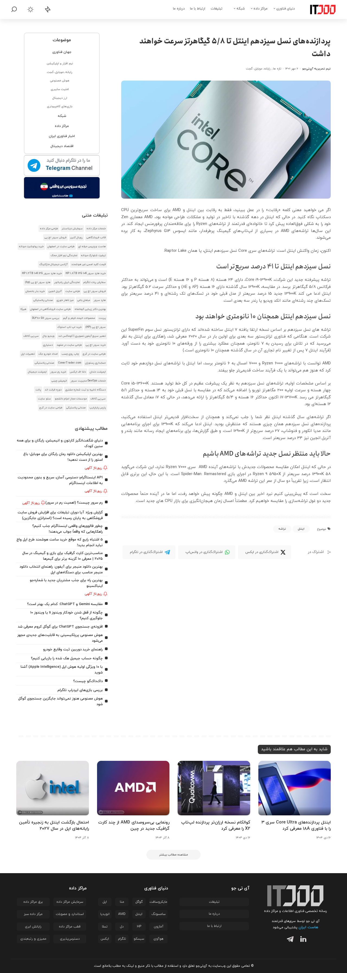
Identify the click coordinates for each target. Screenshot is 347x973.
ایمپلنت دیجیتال (37, 372)
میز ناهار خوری (65, 300)
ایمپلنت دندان (98, 372)
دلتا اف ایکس (78, 372)
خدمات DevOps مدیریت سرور (88, 381)
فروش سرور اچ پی (55, 238)
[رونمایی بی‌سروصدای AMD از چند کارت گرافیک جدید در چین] (133, 788)
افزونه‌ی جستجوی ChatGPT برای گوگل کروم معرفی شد (60, 626)
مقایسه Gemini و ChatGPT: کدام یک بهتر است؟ (65, 604)
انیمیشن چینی (59, 381)
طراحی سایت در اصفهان (61, 246)
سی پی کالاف (31, 336)
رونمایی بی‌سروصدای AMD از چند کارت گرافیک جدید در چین (133, 825)
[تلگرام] (288, 940)
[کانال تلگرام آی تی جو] (62, 166)
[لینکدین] (302, 940)
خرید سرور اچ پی (96, 345)
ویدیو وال (48, 336)
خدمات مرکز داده (96, 229)
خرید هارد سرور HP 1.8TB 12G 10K (86, 273)
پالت (38, 390)
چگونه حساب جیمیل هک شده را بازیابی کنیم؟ (67, 658)
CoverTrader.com (69, 363)
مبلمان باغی (83, 300)
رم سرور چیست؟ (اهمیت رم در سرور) (74, 502)
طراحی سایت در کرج (94, 354)
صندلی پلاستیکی (43, 300)
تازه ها (277, 68)
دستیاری (48, 345)
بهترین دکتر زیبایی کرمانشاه (90, 309)
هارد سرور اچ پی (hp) (37, 282)
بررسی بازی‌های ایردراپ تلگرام (80, 690)
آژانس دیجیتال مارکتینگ (53, 264)
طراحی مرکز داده (49, 229)
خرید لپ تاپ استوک (69, 327)
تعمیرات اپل (28, 354)
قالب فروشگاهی (96, 238)
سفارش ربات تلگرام (94, 282)
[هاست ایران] (62, 188)
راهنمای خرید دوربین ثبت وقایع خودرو (73, 649)
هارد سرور (100, 300)
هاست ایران (308, 927)
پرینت (102, 318)
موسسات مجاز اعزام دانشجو (71, 399)
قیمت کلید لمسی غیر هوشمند (88, 264)
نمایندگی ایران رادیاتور (67, 282)
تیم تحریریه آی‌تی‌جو (316, 68)
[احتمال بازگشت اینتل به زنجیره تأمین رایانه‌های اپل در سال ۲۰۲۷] (52, 788)
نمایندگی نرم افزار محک (64, 255)
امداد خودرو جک (48, 354)
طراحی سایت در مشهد (69, 345)
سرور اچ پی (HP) (95, 327)
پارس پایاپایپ (97, 408)
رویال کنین (76, 238)
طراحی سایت (72, 291)
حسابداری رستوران (95, 363)
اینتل (301, 529)
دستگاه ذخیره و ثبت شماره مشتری (85, 390)
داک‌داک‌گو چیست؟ (88, 681)
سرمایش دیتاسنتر (72, 229)
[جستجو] (14, 9)
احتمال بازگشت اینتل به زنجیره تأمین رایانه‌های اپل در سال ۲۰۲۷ (54, 825)
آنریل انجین (55, 291)
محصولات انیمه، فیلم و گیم (79, 318)
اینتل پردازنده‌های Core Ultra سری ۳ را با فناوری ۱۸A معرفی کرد (296, 825)
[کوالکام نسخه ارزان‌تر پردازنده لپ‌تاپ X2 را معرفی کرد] (214, 788)
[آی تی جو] (318, 9)
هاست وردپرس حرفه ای (92, 246)
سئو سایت (44, 399)
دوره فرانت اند (53, 390)
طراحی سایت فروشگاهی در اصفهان (50, 309)
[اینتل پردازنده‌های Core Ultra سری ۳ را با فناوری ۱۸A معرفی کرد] (294, 788)
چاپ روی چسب (70, 354)
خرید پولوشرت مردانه (31, 246)
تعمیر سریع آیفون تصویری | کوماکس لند (82, 336)
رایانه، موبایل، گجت (258, 68)
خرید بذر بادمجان (35, 291)
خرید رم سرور (58, 372)
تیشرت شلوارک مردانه (93, 255)
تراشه (282, 529)
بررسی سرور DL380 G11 (45, 318)
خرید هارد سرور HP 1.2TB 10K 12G (42, 273)
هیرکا (23, 309)
